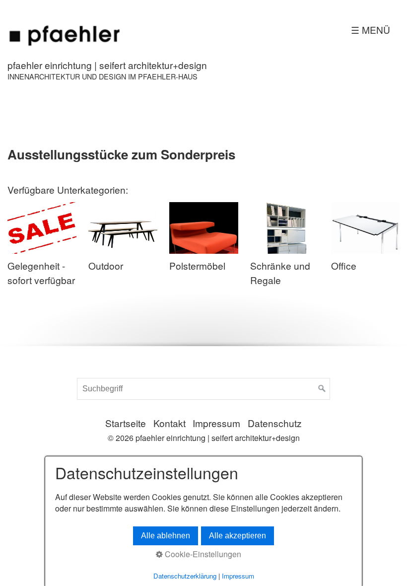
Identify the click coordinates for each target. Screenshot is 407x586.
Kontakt (169, 423)
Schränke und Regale (280, 273)
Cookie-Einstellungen (202, 554)
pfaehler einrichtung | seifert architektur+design (107, 65)
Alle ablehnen (165, 535)
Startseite (125, 423)
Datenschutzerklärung (184, 576)
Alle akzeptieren (237, 535)
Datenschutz (275, 423)
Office (343, 265)
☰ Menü (370, 29)
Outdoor (105, 265)
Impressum (216, 423)
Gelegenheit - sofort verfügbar (41, 273)
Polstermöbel (197, 265)
